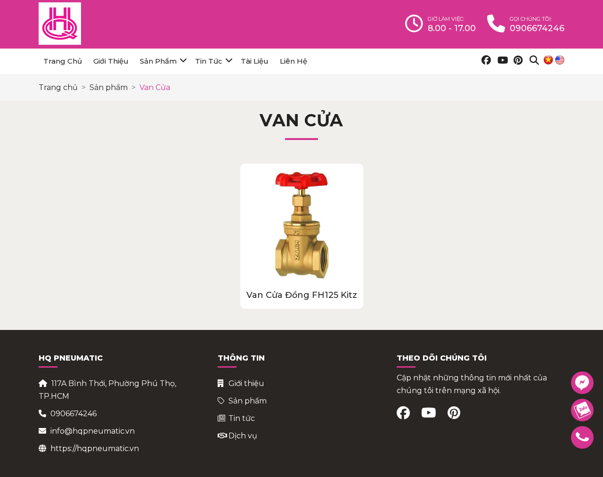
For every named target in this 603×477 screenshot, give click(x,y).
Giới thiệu (111, 61)
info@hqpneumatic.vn (92, 431)
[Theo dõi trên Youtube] (501, 61)
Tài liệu (255, 61)
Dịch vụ (242, 435)
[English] (559, 60)
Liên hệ (293, 61)
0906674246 (73, 413)
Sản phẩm (158, 61)
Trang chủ (62, 61)
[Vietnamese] (548, 60)
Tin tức (208, 61)
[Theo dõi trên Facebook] (485, 61)
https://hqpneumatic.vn (94, 448)
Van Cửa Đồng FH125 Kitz (301, 295)
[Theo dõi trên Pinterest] (517, 61)
